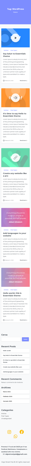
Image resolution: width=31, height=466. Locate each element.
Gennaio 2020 (7, 401)
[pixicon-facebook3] (22, 432)
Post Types (5, 416)
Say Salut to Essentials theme (12, 355)
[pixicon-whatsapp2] (15, 436)
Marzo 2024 (7, 392)
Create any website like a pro (12, 367)
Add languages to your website (13, 372)
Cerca (4, 334)
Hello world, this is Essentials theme (12, 294)
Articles (3, 413)
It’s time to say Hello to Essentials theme (14, 114)
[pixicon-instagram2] (9, 432)
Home (15, 12)
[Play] (15, 38)
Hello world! (7, 350)
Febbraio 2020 (7, 396)
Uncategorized (6, 418)
